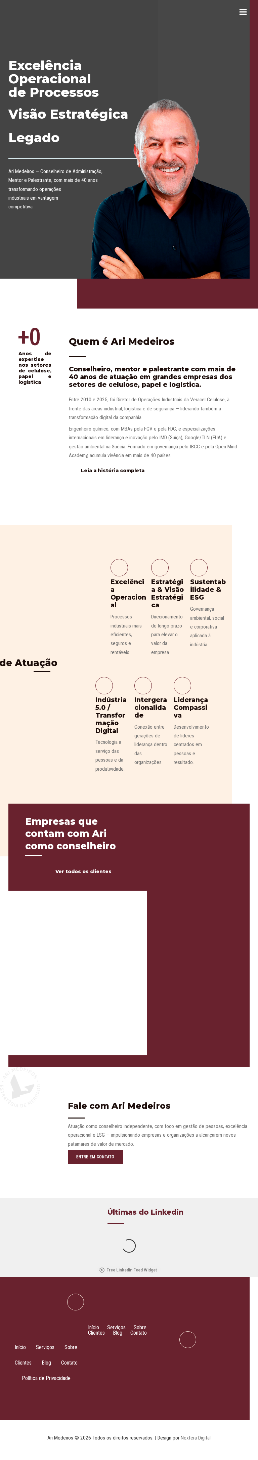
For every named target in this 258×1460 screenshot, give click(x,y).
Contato (69, 1363)
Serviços (45, 1347)
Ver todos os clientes (83, 871)
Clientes (23, 1363)
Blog (46, 1363)
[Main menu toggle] (243, 12)
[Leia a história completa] (73, 471)
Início (20, 1347)
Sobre (70, 1347)
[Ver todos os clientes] (46, 871)
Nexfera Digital (196, 1438)
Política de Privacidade (46, 1378)
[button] (112, 1348)
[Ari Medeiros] (27, 12)
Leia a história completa (112, 470)
